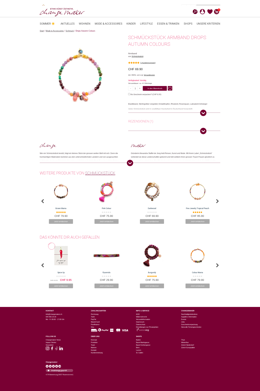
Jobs (183, 322)
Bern (137, 347)
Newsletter (50, 345)
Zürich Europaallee (188, 347)
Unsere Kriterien (208, 23)
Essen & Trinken (168, 23)
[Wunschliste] (210, 13)
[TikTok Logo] (56, 349)
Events (183, 319)
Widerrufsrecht (141, 317)
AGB (137, 314)
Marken (93, 347)
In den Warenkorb (155, 88)
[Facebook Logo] (52, 349)
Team (93, 345)
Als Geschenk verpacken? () (145, 94)
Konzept (94, 340)
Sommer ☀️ (47, 23)
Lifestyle (146, 23)
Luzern (138, 350)
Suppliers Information (189, 317)
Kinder (131, 23)
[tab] (140, 121)
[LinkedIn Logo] (61, 349)
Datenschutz (140, 324)
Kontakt (93, 350)
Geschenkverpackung (189, 324)
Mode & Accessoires (108, 23)
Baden (138, 340)
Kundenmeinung (97, 353)
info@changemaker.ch (54, 314)
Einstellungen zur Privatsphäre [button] (147, 327)
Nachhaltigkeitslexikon (189, 314)
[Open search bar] (194, 11)
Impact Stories (51, 342)
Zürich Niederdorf (187, 345)
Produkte (94, 342)
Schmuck (70, 31)
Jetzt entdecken (61, 221)
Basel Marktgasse (142, 342)
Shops (188, 23)
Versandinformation (143, 319)
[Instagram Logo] (47, 349)
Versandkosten (149, 75)
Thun (183, 340)
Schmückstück (137, 56)
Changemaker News (53, 340)
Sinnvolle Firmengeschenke (191, 327)
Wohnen (84, 23)
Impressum (140, 322)
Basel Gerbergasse (143, 345)
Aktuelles (68, 23)
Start (42, 31)
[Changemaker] (62, 12)
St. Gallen (139, 353)
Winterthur (185, 342)
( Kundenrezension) (148, 63)
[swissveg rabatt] (142, 331)
